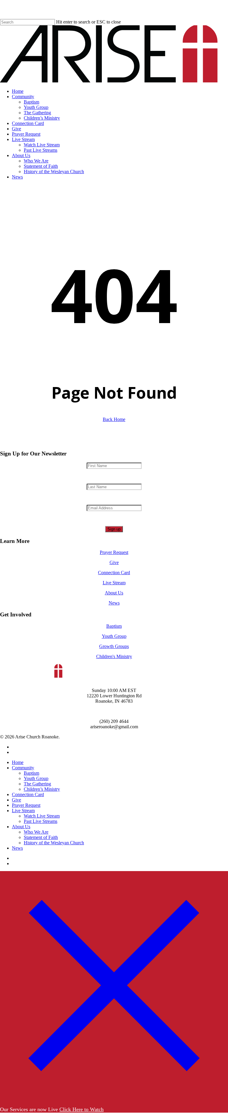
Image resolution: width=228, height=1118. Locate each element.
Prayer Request (114, 552)
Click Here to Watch (81, 1109)
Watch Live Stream (42, 815)
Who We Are (36, 831)
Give (114, 562)
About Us (114, 592)
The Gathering (37, 783)
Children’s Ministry (42, 789)
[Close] (114, 1098)
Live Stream (114, 582)
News (114, 602)
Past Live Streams (40, 821)
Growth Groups (114, 646)
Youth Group (114, 636)
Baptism (114, 626)
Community (23, 767)
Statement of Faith (41, 837)
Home (17, 762)
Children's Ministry (114, 656)
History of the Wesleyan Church (54, 842)
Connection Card (114, 572)
